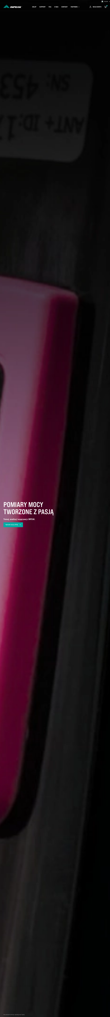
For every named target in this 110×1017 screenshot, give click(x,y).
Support (42, 7)
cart (105, 7)
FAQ (50, 7)
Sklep (34, 7)
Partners (74, 7)
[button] (106, 1)
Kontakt (64, 7)
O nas (56, 7)
